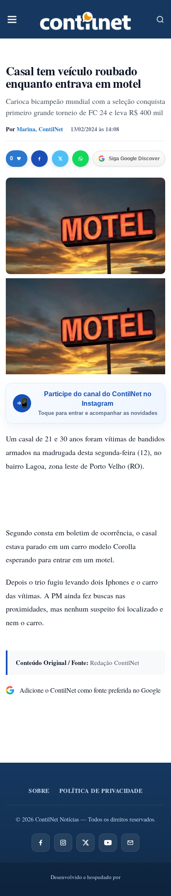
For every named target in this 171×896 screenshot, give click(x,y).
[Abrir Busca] (160, 19)
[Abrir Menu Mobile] (12, 19)
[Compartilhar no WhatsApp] (80, 158)
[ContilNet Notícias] (85, 19)
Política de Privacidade (101, 790)
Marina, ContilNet (40, 129)
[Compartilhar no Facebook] (39, 158)
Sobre (39, 790)
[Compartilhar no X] (60, 158)
